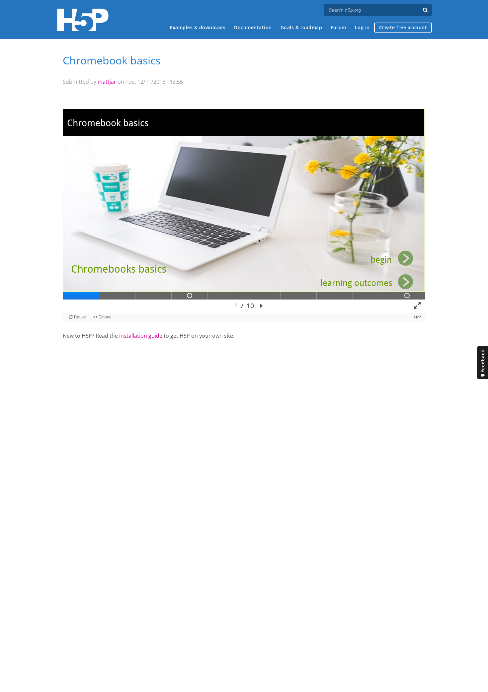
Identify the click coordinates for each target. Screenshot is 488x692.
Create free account (403, 27)
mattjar (107, 81)
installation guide (140, 335)
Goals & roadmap (301, 27)
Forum (338, 27)
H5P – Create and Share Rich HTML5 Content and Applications (83, 20)
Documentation (253, 27)
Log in (362, 27)
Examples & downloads (197, 27)
